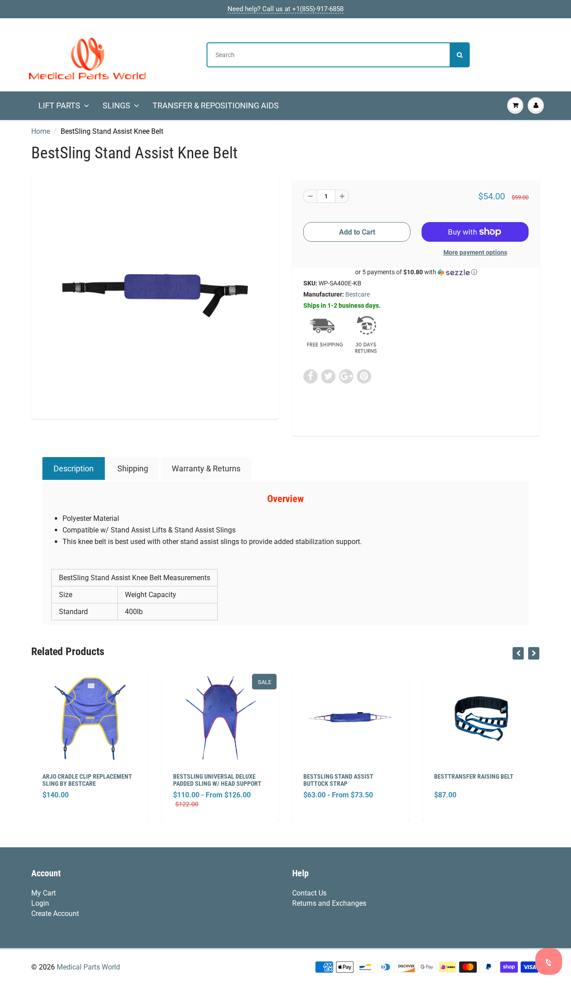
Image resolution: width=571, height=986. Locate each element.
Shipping (132, 468)
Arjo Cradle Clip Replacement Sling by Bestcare (87, 780)
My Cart (43, 893)
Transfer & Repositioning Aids (216, 105)
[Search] (460, 54)
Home (40, 131)
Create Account (55, 913)
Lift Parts (59, 105)
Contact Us (309, 893)
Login (40, 903)
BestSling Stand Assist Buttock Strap (338, 780)
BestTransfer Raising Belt (473, 776)
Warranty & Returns (206, 468)
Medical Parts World (88, 967)
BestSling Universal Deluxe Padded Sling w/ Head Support (217, 780)
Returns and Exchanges (329, 903)
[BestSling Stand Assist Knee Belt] (155, 295)
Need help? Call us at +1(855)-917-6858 (285, 9)
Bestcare (357, 294)
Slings (116, 105)
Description (74, 468)
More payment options (475, 252)
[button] (416, 272)
